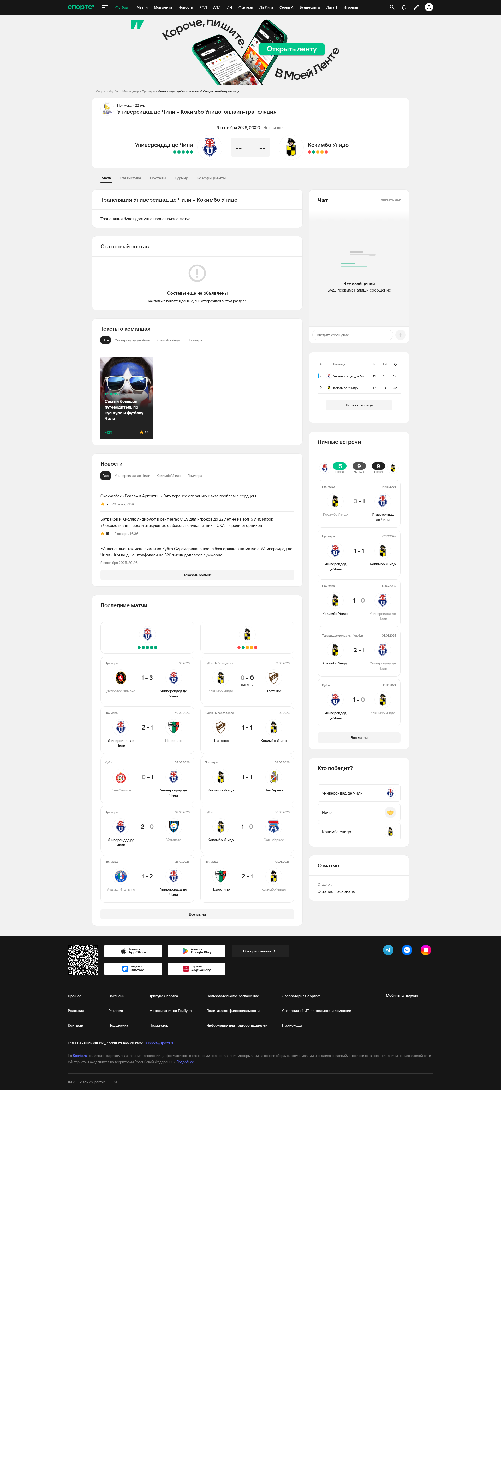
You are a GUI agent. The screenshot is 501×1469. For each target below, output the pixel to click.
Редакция (76, 1010)
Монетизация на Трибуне (170, 1010)
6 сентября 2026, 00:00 (238, 127)
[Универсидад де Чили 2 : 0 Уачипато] (179, 152)
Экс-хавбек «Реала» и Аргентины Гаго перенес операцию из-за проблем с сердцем (178, 495)
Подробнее (185, 1061)
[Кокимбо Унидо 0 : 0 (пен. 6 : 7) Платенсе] (326, 152)
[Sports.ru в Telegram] (389, 951)
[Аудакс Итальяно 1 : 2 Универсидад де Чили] (174, 152)
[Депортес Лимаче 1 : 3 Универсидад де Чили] (191, 152)
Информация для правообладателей (236, 1025)
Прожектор (158, 1025)
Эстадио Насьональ (336, 891)
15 (107, 533)
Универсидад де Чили (164, 144)
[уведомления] (404, 7)
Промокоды (292, 1025)
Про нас (74, 996)
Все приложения (257, 951)
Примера (148, 91)
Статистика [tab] (130, 177)
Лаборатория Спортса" (301, 996)
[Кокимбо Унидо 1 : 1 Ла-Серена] (317, 152)
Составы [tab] (158, 177)
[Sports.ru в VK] (408, 951)
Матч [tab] (106, 177)
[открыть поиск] (392, 7)
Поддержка (118, 1025)
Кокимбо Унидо (328, 144)
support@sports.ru (159, 1043)
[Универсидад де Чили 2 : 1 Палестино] (187, 152)
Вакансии (116, 996)
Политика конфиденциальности (233, 1010)
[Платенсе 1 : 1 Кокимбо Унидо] (322, 152)
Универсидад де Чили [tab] (132, 475)
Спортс (101, 91)
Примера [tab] (194, 475)
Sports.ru (80, 1055)
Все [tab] (106, 475)
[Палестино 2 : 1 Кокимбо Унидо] (309, 152)
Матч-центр (130, 91)
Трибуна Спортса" (164, 996)
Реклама (116, 1010)
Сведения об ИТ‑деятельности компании (316, 1010)
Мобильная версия (402, 995)
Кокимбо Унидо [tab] (169, 475)
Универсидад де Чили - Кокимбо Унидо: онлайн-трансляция (199, 91)
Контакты (76, 1025)
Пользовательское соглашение (232, 996)
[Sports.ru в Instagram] (427, 951)
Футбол (114, 91)
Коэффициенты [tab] (211, 177)
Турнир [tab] (181, 177)
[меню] (105, 7)
